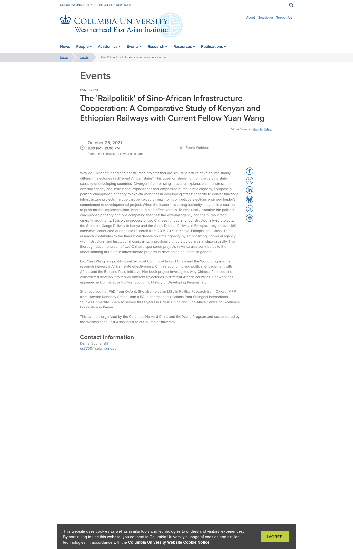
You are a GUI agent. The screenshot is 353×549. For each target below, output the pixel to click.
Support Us (284, 17)
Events (84, 57)
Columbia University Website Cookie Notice (169, 542)
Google (258, 129)
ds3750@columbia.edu (98, 348)
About (250, 17)
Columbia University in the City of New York (95, 5)
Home (64, 57)
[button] (249, 171)
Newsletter (265, 17)
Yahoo (268, 129)
